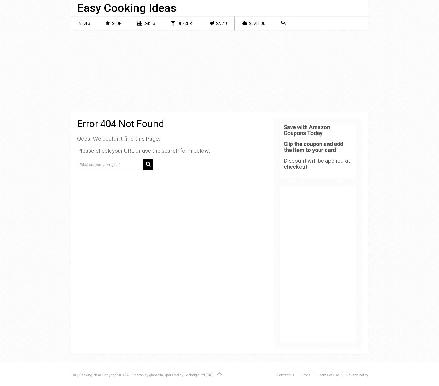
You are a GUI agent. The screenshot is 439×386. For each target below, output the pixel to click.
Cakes (149, 23)
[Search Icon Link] (283, 23)
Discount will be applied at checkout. (317, 164)
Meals (84, 23)
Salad (221, 23)
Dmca (306, 375)
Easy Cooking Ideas (126, 8)
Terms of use (328, 375)
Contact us (285, 375)
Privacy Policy (357, 375)
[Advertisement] (219, 72)
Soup (116, 23)
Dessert (185, 23)
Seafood (256, 23)
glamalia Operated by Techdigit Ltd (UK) (180, 375)
